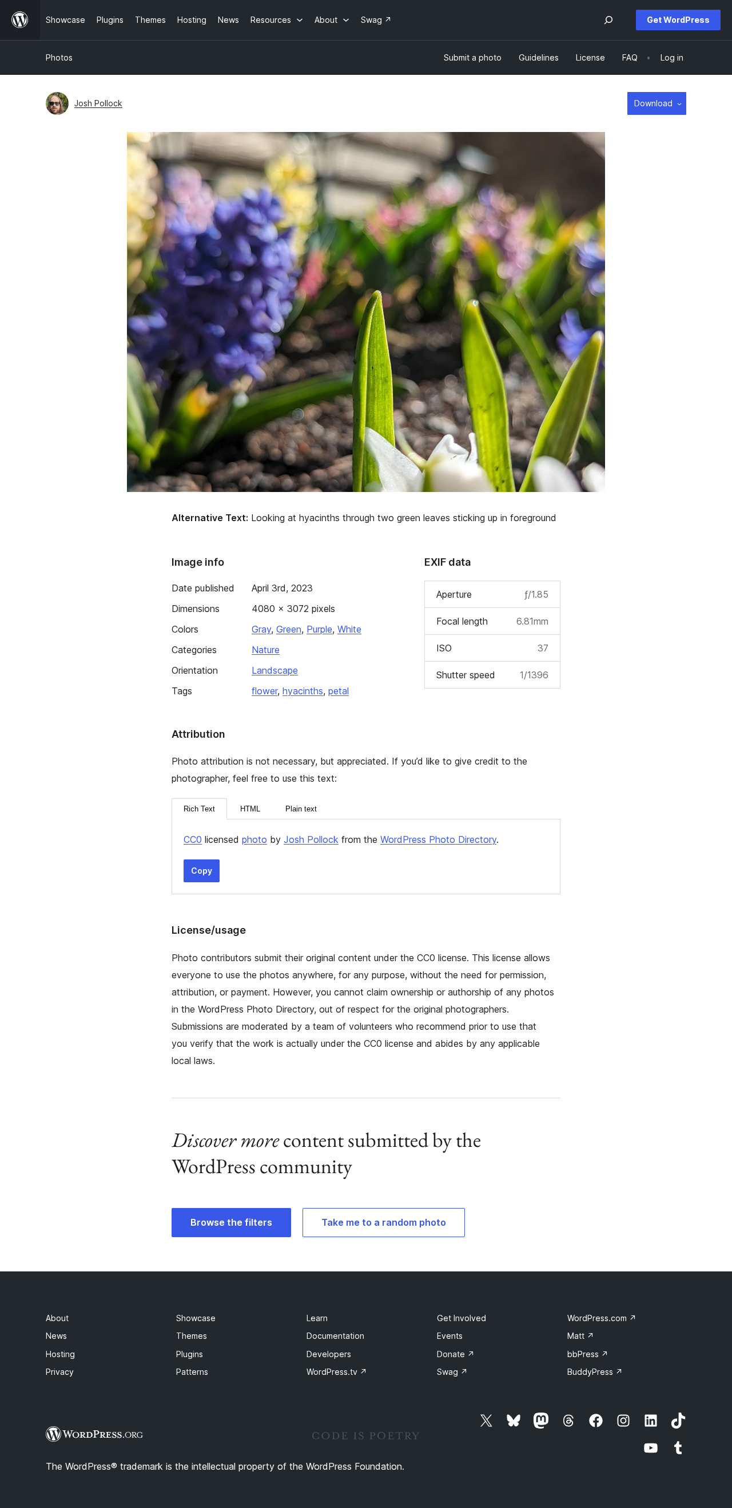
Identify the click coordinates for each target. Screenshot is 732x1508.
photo (254, 839)
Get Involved (461, 1318)
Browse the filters (231, 1222)
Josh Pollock (98, 103)
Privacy (60, 1372)
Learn (317, 1318)
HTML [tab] (250, 809)
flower (264, 691)
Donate (456, 1354)
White (349, 629)
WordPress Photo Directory (438, 839)
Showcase (196, 1318)
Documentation (335, 1336)
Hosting (60, 1354)
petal (338, 691)
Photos (59, 57)
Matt (580, 1336)
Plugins (189, 1354)
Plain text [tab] (301, 809)
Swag (452, 1372)
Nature (266, 649)
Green (288, 629)
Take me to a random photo (383, 1222)
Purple (319, 629)
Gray (261, 629)
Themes (191, 1336)
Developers (329, 1354)
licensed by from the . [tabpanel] (341, 839)
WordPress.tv (337, 1372)
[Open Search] (608, 20)
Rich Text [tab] (199, 809)
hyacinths (303, 691)
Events (450, 1336)
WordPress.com (601, 1318)
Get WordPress (678, 20)
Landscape (275, 670)
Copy (201, 870)
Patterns (192, 1372)
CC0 (193, 839)
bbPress (587, 1354)
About (57, 1318)
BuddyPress (595, 1372)
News (56, 1336)
